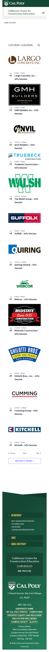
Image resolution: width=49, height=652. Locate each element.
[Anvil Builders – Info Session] (24, 129)
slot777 (33, 622)
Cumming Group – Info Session (26, 412)
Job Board (15, 527)
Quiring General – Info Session (26, 266)
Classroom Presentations (22, 530)
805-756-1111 (25, 604)
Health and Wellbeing (24, 619)
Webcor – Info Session (26, 299)
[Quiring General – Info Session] (24, 249)
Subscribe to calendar (23, 461)
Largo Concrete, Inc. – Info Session (26, 77)
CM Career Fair (17, 524)
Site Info (28, 639)
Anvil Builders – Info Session (25, 146)
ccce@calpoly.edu (24, 565)
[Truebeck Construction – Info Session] (24, 156)
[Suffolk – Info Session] (24, 218)
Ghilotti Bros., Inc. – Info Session (27, 377)
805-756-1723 (24, 571)
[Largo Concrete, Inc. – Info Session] (24, 60)
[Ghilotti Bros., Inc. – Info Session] (24, 355)
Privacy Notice (24, 626)
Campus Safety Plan (18, 636)
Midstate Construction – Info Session (27, 332)
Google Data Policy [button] (18, 544)
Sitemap (20, 639)
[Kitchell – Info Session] (24, 429)
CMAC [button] (13, 537)
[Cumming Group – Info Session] (24, 395)
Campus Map (36, 612)
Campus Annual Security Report (24, 633)
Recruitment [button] (16, 515)
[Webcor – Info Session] (24, 284)
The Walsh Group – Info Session (26, 200)
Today (24, 453)
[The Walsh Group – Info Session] (24, 183)
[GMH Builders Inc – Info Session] (24, 95)
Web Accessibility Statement (25, 629)
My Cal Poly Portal (17, 612)
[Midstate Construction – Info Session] (24, 315)
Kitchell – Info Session (26, 445)
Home (6, 23)
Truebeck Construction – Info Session (27, 166)
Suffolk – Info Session (25, 233)
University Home (24, 609)
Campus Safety (19, 622)
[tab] (24, 515)
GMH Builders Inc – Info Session (26, 112)
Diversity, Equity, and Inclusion (24, 615)
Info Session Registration (22, 521)
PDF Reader (33, 636)
